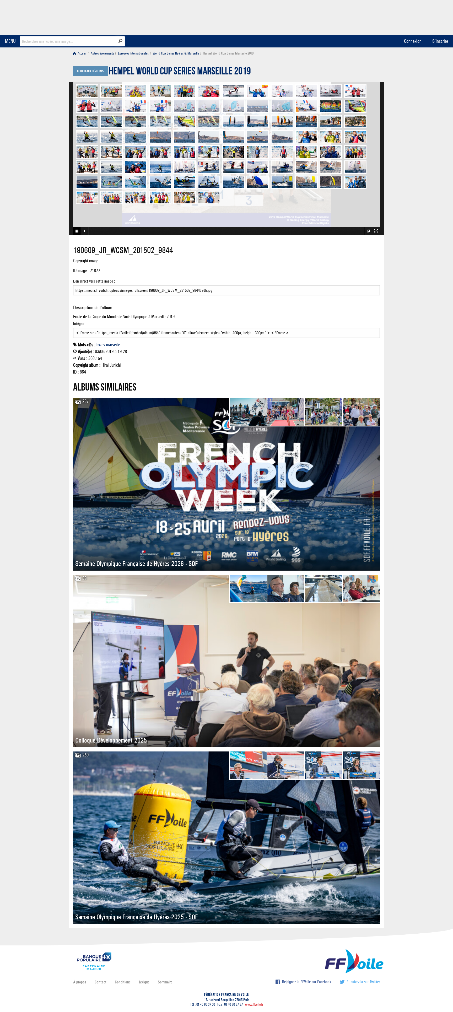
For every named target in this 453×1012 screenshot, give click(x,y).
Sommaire (165, 981)
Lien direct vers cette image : (94, 281)
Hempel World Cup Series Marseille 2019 (180, 72)
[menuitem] (81, 53)
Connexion (413, 41)
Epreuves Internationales (133, 53)
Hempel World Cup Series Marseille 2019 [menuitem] (228, 53)
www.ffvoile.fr (254, 1004)
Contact (100, 981)
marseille (113, 344)
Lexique (144, 981)
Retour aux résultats (90, 71)
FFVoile (347, 16)
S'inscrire (440, 41)
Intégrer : (80, 323)
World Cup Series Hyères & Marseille (176, 53)
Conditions (123, 981)
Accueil (82, 53)
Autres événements (102, 53)
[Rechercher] (120, 41)
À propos (79, 981)
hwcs (100, 344)
